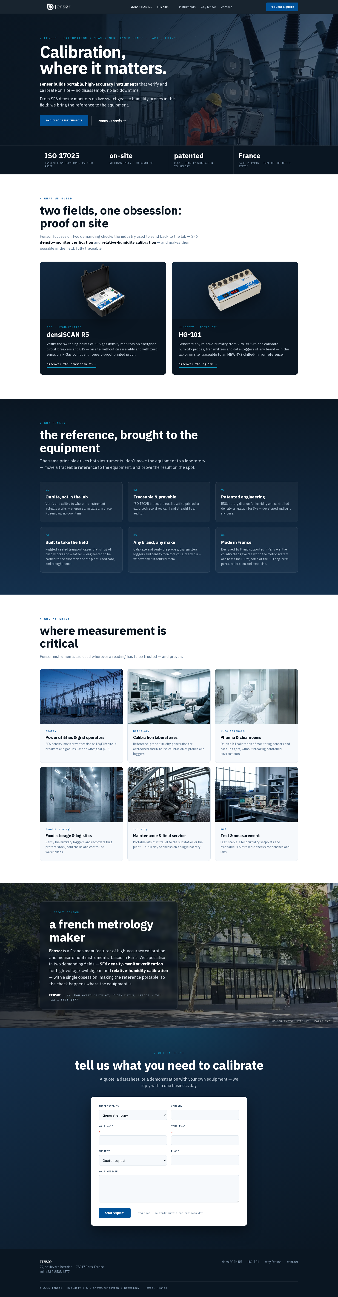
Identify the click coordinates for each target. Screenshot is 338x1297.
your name (106, 1129)
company (176, 1106)
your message (108, 1171)
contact (226, 7)
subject (104, 1151)
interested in (109, 1106)
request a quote (282, 7)
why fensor (208, 7)
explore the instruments (64, 120)
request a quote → (112, 120)
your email (179, 1129)
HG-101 (163, 7)
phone (175, 1151)
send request (115, 1213)
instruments (187, 7)
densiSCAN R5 (141, 7)
